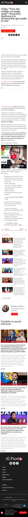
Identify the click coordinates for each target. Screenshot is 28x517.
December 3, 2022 (18, 210)
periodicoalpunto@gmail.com (17, 497)
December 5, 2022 (16, 225)
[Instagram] (17, 463)
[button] (26, 2)
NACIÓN (4, 469)
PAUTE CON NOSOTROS (7, 479)
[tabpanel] (14, 266)
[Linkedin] (24, 506)
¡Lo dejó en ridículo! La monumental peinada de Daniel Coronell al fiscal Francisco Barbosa (13, 108)
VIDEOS (3, 467)
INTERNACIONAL (5, 474)
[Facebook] (10, 463)
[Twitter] (14, 463)
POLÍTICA (4, 472)
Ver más (14, 314)
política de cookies (9, 514)
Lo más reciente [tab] (6, 298)
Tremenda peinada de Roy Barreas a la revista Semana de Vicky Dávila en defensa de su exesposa (13, 83)
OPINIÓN (4, 477)
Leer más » (3, 368)
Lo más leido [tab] (5, 235)
